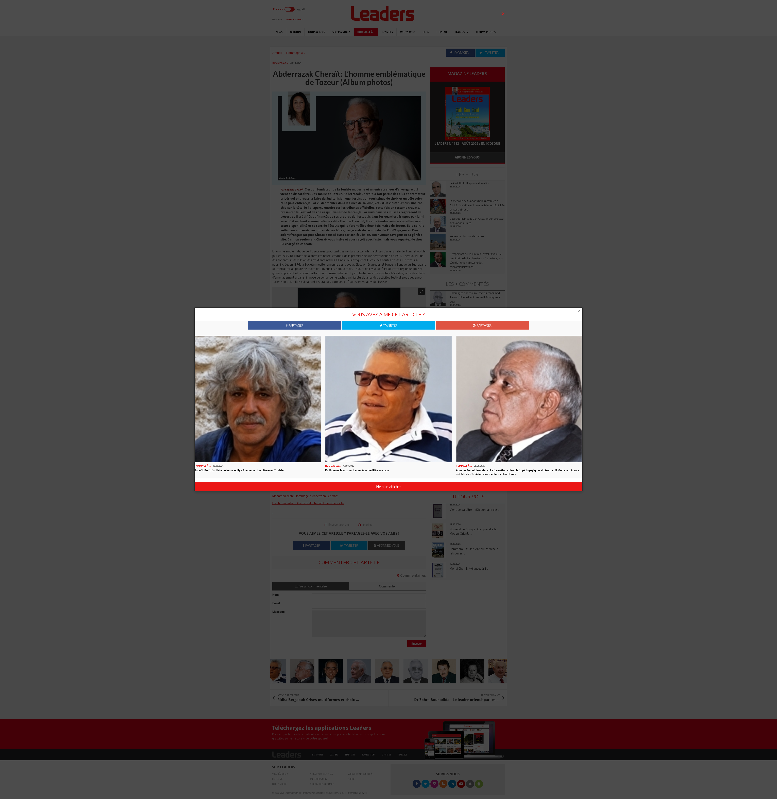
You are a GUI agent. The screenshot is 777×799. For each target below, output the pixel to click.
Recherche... (440, 12)
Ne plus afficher (388, 486)
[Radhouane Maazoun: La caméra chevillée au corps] (388, 398)
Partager (295, 325)
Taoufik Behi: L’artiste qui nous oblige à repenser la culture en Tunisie (239, 470)
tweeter (389, 325)
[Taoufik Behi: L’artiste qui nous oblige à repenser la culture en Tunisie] (258, 398)
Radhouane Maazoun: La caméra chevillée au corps (357, 470)
